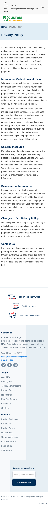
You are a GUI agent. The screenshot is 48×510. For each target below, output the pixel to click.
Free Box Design (9, 399)
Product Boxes (8, 428)
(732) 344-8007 (7, 360)
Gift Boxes (6, 424)
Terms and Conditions (11, 386)
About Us (5, 377)
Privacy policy (7, 381)
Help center (6, 395)
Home (4, 27)
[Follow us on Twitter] (3, 365)
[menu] (42, 19)
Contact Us (6, 404)
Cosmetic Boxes (8, 441)
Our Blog (5, 408)
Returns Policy (8, 390)
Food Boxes (6, 446)
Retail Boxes (7, 433)
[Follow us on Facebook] (9, 365)
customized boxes (13, 347)
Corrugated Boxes (9, 437)
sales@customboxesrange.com (14, 357)
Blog (42, 7)
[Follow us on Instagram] (15, 365)
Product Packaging (10, 419)
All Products (6, 450)
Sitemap (43, 504)
